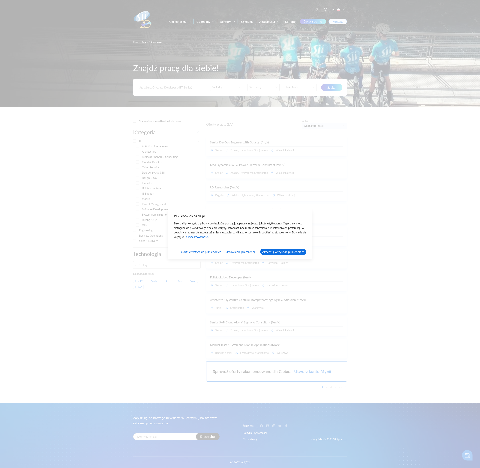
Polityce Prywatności (196, 236)
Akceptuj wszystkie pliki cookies (283, 252)
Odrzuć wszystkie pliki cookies (201, 252)
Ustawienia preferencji (241, 252)
